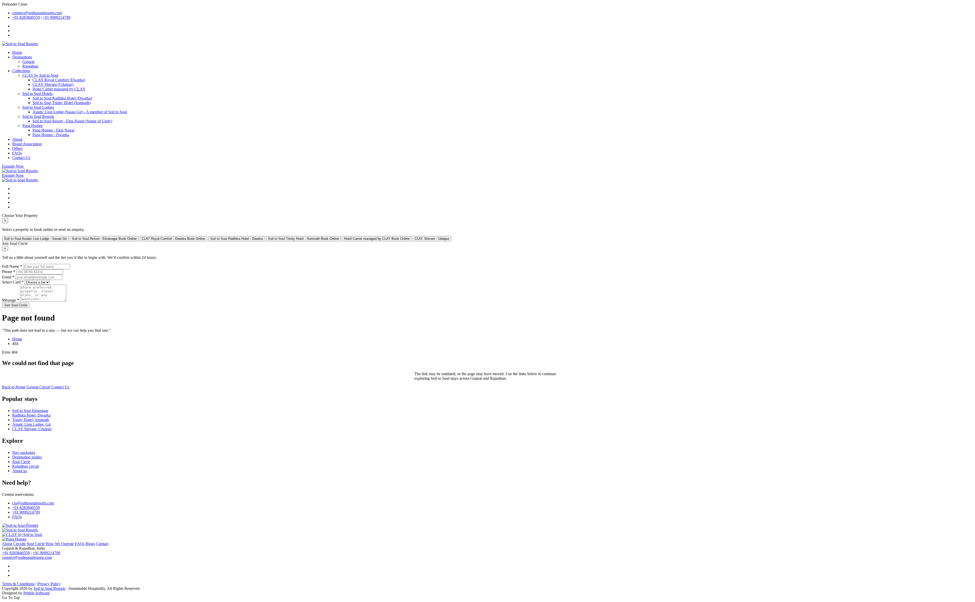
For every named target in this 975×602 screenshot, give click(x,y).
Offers (17, 148)
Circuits (19, 544)
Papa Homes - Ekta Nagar (53, 130)
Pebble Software (36, 593)
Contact (102, 544)
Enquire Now (13, 166)
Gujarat (28, 61)
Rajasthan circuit (25, 466)
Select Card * (13, 282)
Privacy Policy (49, 584)
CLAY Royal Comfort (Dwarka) (58, 80)
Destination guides (27, 457)
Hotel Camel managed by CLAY (59, 89)
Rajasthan (30, 66)
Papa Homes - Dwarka (50, 135)
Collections (21, 71)
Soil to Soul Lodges (38, 107)
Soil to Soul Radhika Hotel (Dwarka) (62, 98)
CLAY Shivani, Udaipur (32, 429)
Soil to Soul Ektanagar (30, 410)
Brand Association (27, 144)
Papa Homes (32, 125)
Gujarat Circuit (38, 387)
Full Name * (12, 266)
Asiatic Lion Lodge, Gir (31, 424)
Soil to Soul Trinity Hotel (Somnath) (61, 103)
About (17, 139)
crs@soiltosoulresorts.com (33, 503)
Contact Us (21, 157)
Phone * (8, 272)
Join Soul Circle (15, 305)
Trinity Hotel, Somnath (30, 420)
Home (17, 52)
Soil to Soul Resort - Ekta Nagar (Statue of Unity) (72, 121)
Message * (10, 300)
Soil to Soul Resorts (38, 116)
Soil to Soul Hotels (37, 93)
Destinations (22, 57)
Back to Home (13, 387)
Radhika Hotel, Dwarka (31, 415)
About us (19, 471)
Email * (8, 277)
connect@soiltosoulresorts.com (37, 13)
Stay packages (23, 452)
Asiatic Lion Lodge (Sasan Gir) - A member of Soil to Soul (79, 112)
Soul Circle (21, 462)
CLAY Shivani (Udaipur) (52, 84)
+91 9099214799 (56, 17)
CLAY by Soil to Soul (40, 75)
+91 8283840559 (26, 17)
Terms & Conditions (18, 584)
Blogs (90, 544)
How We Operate (60, 544)
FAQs (17, 153)
